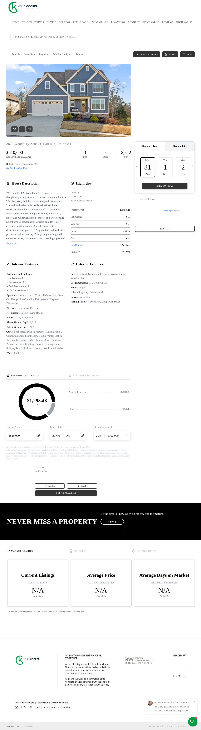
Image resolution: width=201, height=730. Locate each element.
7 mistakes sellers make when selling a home (44, 37)
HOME (15, 22)
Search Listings (33, 22)
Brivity (17, 726)
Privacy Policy (155, 726)
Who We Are (100, 22)
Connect (134, 22)
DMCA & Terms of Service (175, 726)
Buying (51, 22)
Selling (64, 22)
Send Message (180, 676)
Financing (118, 22)
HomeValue (184, 22)
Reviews (167, 22)
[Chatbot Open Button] (192, 721)
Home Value (151, 22)
